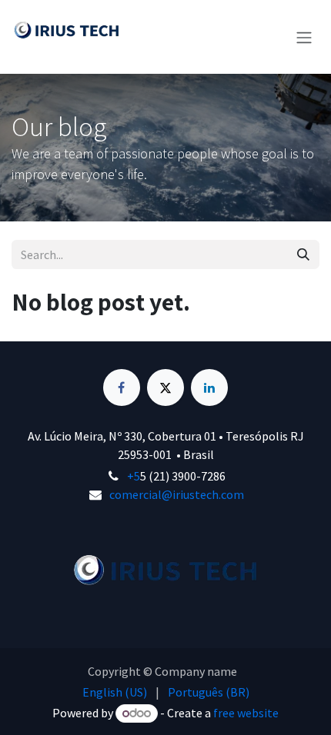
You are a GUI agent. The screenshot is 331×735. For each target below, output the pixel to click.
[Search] (303, 254)
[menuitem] (114, 691)
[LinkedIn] (209, 387)
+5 (133, 476)
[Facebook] (121, 387)
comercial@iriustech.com (176, 494)
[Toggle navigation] (304, 37)
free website (246, 712)
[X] (165, 387)
